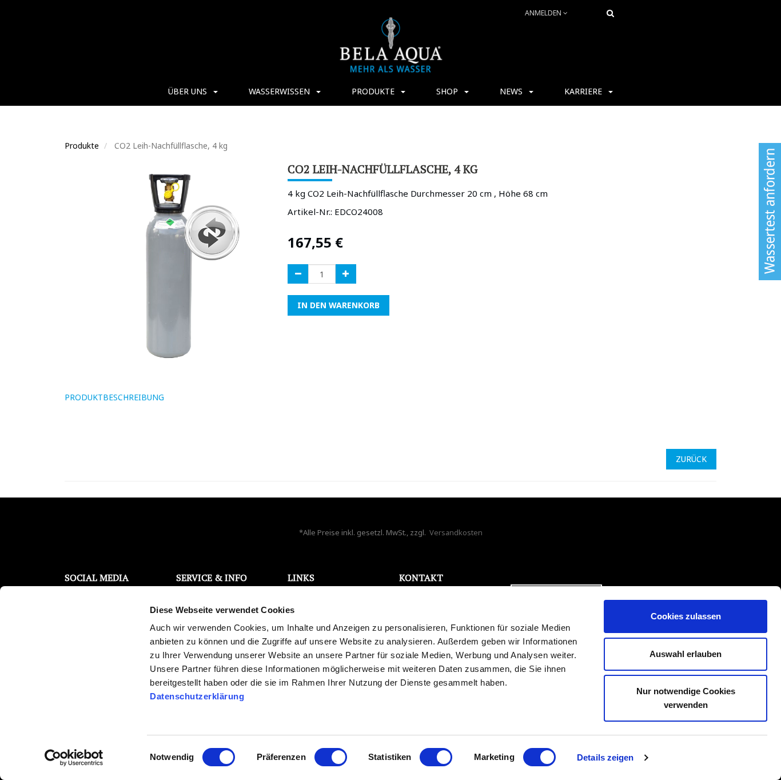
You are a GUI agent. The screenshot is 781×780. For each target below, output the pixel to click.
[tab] (189, 397)
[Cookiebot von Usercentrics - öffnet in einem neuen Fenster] (74, 757)
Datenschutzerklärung (198, 696)
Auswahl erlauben (685, 654)
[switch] (330, 757)
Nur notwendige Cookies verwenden (685, 698)
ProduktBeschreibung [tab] (114, 397)
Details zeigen (605, 757)
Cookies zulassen (686, 616)
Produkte (82, 145)
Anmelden (544, 13)
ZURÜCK (691, 458)
